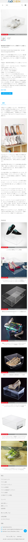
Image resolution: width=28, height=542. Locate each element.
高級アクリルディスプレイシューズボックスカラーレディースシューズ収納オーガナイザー (14, 344)
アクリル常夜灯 (5, 487)
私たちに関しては (11, 536)
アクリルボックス (5, 479)
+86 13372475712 (7, 527)
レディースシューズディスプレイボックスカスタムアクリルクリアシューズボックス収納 (14, 405)
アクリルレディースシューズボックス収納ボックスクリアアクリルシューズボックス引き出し (14, 280)
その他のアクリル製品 (6, 495)
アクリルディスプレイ (6, 484)
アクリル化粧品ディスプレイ (8, 490)
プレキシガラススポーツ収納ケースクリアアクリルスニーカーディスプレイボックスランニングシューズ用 (14, 437)
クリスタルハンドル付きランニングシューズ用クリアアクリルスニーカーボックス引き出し (14, 469)
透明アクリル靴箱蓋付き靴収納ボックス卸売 (14, 375)
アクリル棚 (3, 482)
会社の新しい (4, 503)
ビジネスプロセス (5, 519)
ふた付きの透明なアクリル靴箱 (14, 249)
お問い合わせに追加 (6, 93)
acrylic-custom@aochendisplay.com (13, 529)
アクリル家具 (4, 492)
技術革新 (3, 508)
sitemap (19, 536)
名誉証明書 (3, 516)
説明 (3, 103)
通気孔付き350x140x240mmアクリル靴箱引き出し (14, 312)
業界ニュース (4, 506)
